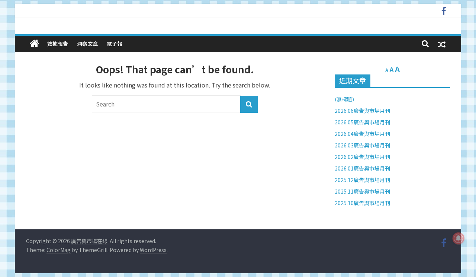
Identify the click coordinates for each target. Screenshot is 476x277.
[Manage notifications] (458, 238)
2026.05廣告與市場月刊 (362, 122)
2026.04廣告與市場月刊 (362, 133)
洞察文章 (87, 43)
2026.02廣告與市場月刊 (362, 156)
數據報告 (57, 43)
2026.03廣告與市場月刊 (362, 145)
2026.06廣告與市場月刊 (362, 110)
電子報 (114, 43)
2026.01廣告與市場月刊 (362, 168)
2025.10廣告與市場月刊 (362, 203)
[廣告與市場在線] (34, 43)
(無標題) (344, 99)
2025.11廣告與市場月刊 (362, 191)
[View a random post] (442, 44)
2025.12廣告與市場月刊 (362, 180)
